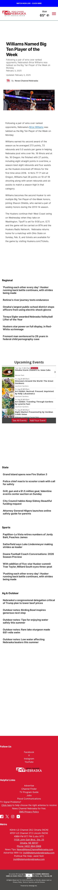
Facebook (29, 752)
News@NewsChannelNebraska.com (35, 849)
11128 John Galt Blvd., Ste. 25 (29, 839)
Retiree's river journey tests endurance (26, 299)
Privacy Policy (17, 882)
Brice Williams (36, 127)
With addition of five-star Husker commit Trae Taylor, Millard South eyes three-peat (27, 565)
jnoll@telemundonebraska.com (38, 852)
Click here (6, 805)
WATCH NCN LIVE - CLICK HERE (29, 3)
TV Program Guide (29, 792)
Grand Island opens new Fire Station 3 (25, 474)
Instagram (29, 758)
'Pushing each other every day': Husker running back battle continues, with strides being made (28, 290)
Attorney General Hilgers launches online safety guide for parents (27, 512)
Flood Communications (29, 798)
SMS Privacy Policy (29, 811)
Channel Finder (29, 788)
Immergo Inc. (33, 885)
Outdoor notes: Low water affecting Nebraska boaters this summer (24, 641)
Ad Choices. (41, 882)
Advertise (29, 785)
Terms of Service (28, 882)
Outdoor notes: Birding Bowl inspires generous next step (24, 611)
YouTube (29, 762)
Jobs (29, 795)
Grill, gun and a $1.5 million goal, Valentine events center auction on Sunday (27, 492)
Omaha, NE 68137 (29, 843)
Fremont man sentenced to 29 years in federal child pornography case (25, 338)
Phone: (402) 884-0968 (29, 846)
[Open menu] (54, 14)
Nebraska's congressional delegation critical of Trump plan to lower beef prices (29, 602)
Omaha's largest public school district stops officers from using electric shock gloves (28, 308)
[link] (29, 290)
